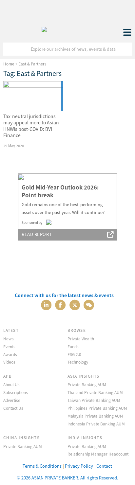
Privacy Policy (79, 466)
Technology (78, 362)
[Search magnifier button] (125, 49)
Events (9, 346)
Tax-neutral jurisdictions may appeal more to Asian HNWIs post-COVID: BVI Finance (31, 126)
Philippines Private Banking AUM (97, 408)
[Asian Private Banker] (44, 28)
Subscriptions (15, 392)
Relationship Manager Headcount (98, 454)
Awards (10, 354)
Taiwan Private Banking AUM (94, 400)
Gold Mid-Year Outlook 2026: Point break (60, 191)
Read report (37, 234)
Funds (73, 346)
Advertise (11, 400)
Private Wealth (81, 338)
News (8, 338)
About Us (11, 384)
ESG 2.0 (74, 354)
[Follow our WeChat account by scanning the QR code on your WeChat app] (88, 304)
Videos (9, 362)
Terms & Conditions (42, 466)
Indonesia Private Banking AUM (96, 423)
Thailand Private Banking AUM (95, 392)
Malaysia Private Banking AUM (95, 416)
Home (8, 63)
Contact (104, 466)
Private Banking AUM (87, 384)
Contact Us (13, 408)
